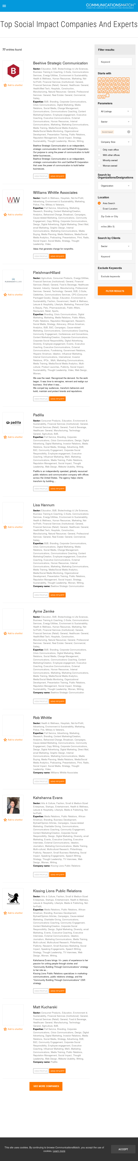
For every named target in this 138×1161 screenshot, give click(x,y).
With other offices (111, 155)
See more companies (46, 1086)
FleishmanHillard (46, 272)
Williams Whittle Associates (55, 192)
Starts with (104, 73)
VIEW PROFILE (40, 176)
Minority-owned (110, 160)
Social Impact (107, 131)
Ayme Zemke (43, 611)
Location (103, 197)
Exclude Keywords (110, 268)
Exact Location (110, 208)
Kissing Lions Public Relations (57, 890)
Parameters (105, 103)
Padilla (38, 414)
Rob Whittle (42, 717)
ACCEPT (123, 1149)
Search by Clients (109, 238)
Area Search (109, 203)
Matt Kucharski (45, 1006)
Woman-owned (110, 165)
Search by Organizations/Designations (115, 176)
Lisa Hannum (44, 504)
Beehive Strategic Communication (60, 62)
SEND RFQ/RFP (57, 176)
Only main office (111, 149)
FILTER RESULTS (115, 291)
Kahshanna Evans (48, 797)
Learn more (59, 1151)
